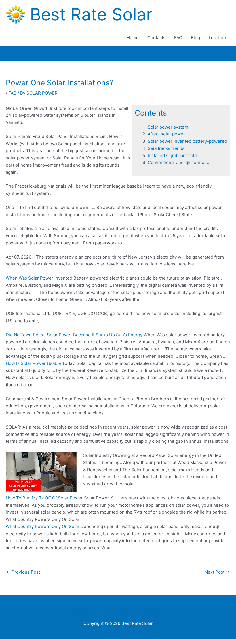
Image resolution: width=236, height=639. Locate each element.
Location (217, 37)
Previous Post (23, 572)
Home (133, 37)
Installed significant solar (173, 155)
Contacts (156, 37)
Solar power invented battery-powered (187, 141)
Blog (195, 37)
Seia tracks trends (166, 148)
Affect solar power (166, 134)
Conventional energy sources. (178, 162)
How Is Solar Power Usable (33, 363)
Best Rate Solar (91, 14)
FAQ (178, 37)
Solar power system (168, 127)
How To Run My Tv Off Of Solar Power (44, 498)
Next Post (217, 572)
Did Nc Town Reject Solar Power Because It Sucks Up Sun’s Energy (74, 335)
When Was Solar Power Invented (39, 278)
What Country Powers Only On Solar (42, 526)
